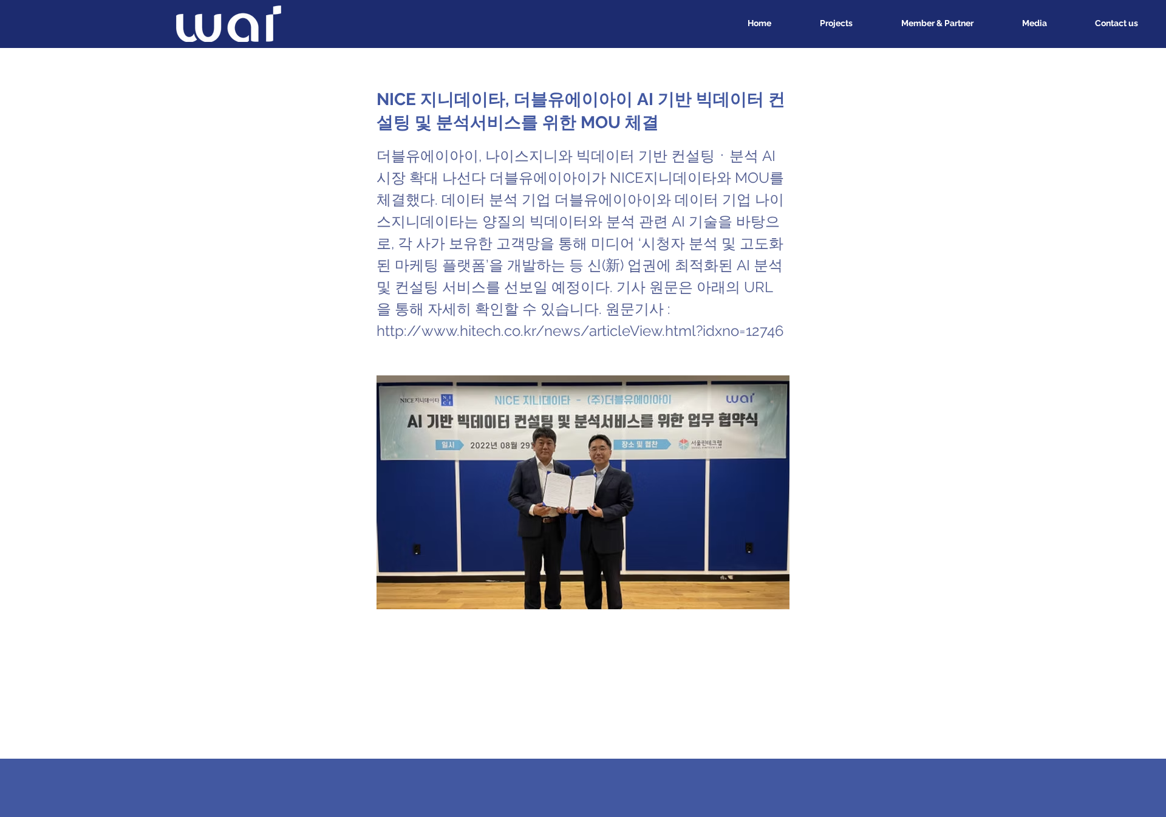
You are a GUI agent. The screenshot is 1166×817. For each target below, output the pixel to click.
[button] (1019, 23)
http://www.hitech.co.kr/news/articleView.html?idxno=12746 (580, 331)
